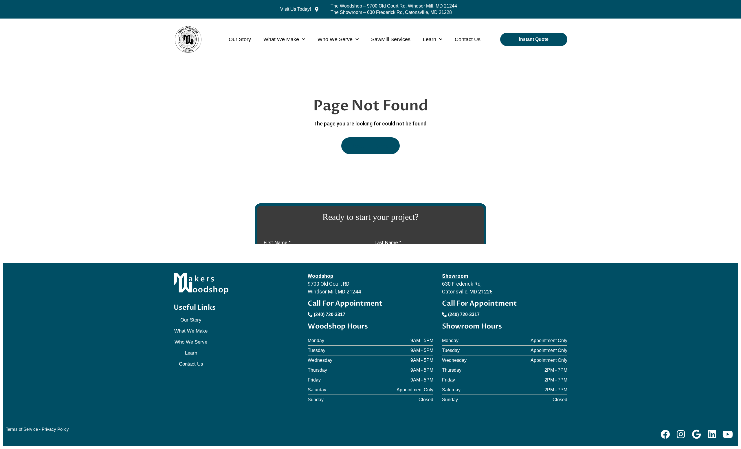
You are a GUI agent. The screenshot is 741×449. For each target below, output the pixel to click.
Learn (429, 39)
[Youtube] (727, 434)
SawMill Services (390, 39)
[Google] (696, 434)
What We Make (281, 39)
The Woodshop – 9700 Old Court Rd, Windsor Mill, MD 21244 (394, 5)
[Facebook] (665, 434)
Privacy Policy (55, 429)
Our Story (240, 39)
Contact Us (467, 39)
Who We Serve (335, 39)
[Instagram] (680, 434)
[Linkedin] (712, 434)
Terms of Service (22, 429)
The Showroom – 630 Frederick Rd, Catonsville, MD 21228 (391, 12)
